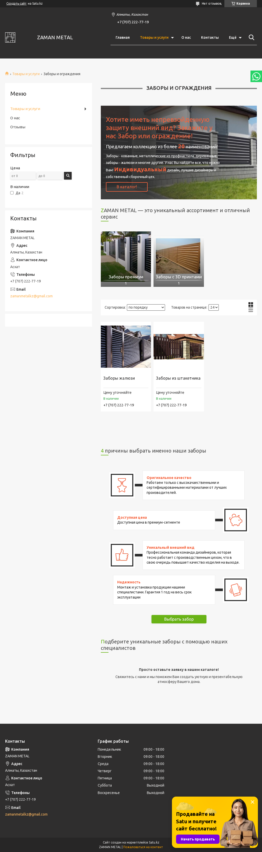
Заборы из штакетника (178, 378)
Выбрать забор (179, 619)
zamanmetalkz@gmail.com (31, 296)
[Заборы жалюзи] (126, 347)
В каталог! (127, 186)
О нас (186, 37)
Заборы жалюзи (119, 378)
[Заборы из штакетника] (179, 347)
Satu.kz (154, 842)
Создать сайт (16, 3)
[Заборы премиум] (126, 256)
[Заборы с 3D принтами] (179, 256)
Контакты (210, 37)
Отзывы (17, 127)
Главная (123, 37)
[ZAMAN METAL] (18, 37)
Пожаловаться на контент (143, 847)
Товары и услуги (154, 37)
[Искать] (250, 37)
